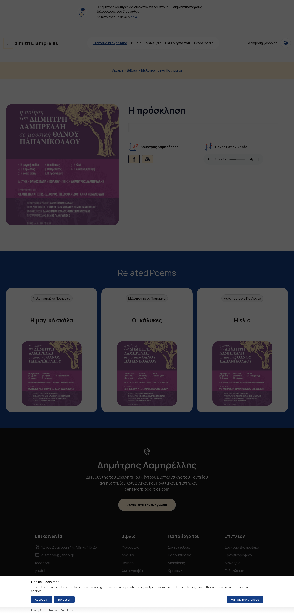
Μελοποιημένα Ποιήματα (161, 70)
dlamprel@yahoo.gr (262, 43)
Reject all (64, 599)
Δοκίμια (128, 555)
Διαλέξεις (153, 43)
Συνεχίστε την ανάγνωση (147, 505)
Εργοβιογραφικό (238, 555)
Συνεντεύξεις (179, 547)
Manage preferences (245, 599)
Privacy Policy (38, 610)
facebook (43, 562)
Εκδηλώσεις (203, 43)
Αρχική (117, 70)
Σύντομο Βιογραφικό (110, 43)
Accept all (41, 599)
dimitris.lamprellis (31, 43)
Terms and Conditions (61, 610)
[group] (51, 350)
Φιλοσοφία (130, 547)
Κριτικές (175, 570)
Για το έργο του (177, 43)
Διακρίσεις (176, 562)
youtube (42, 570)
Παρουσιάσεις (179, 555)
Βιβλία (136, 43)
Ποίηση (128, 562)
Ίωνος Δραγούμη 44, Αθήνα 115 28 (66, 547)
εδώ (134, 17)
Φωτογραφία (132, 570)
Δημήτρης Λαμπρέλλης (159, 147)
